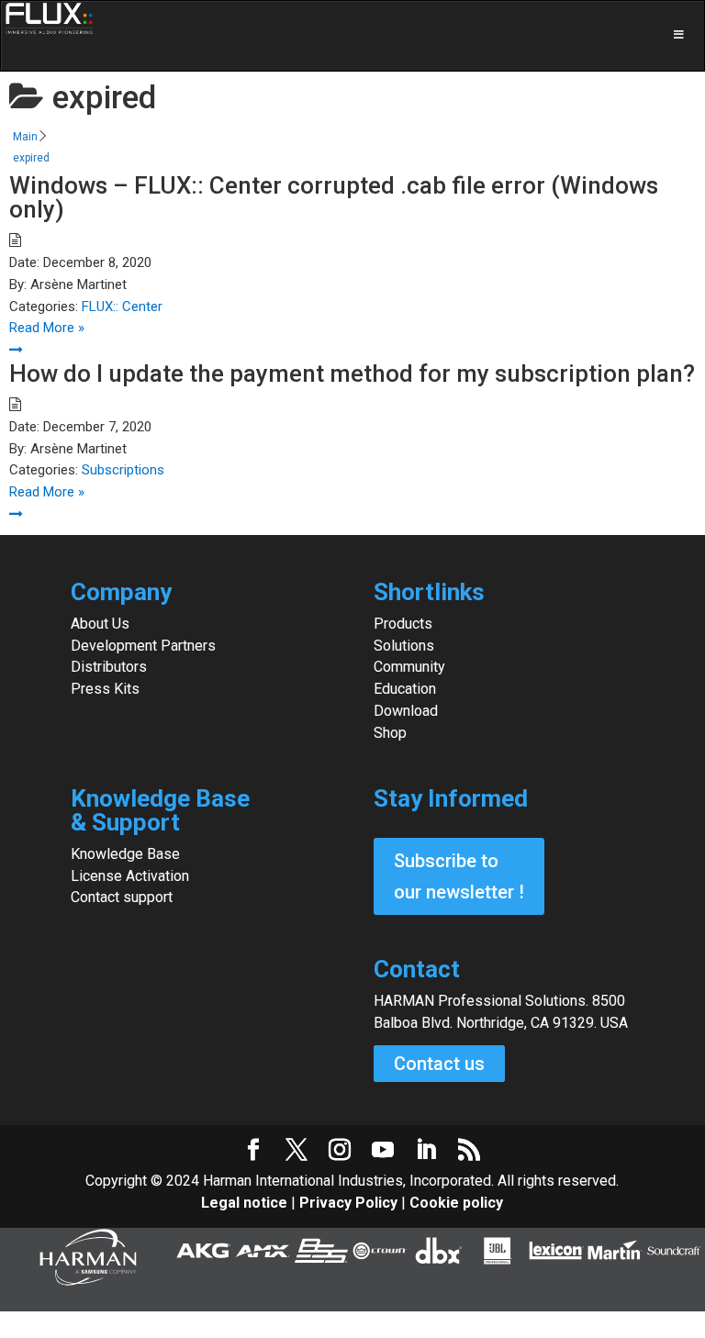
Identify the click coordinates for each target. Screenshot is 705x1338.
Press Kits (105, 688)
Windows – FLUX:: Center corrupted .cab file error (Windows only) (333, 197)
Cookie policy (456, 1202)
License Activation (130, 876)
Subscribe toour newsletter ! (459, 876)
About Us (100, 623)
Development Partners (143, 645)
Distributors (109, 666)
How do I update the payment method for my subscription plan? (352, 373)
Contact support (122, 897)
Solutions (404, 645)
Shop (390, 732)
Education (405, 688)
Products (403, 623)
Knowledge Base (125, 854)
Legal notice (246, 1202)
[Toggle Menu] (352, 36)
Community (409, 666)
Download (406, 710)
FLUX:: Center (122, 306)
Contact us (439, 1064)
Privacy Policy (348, 1202)
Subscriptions (123, 470)
